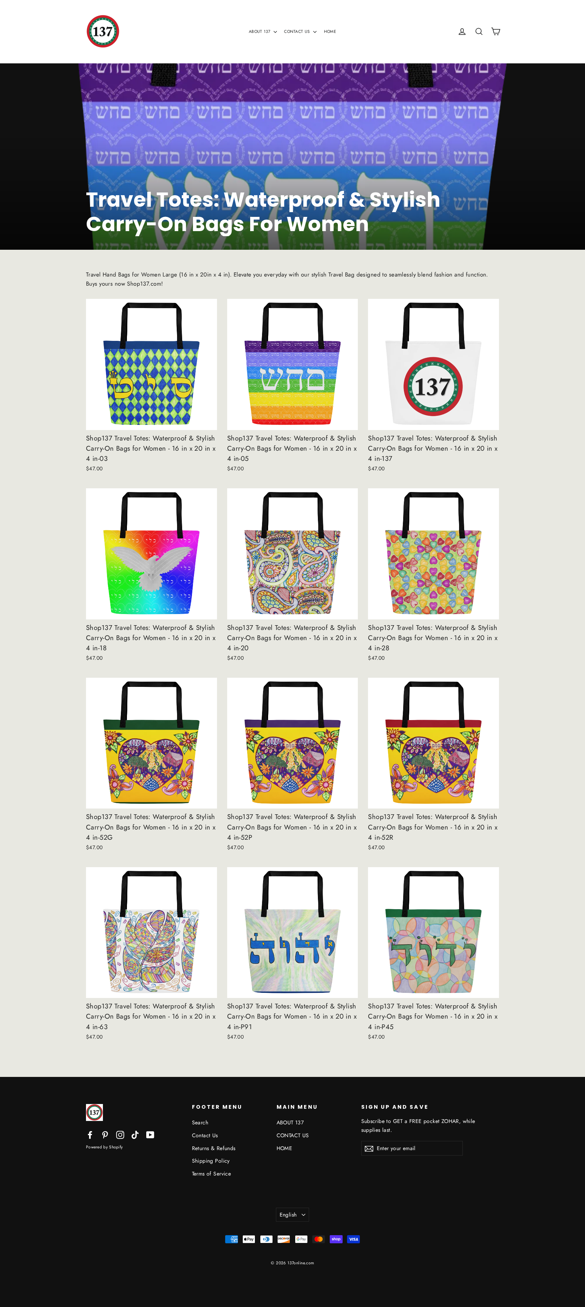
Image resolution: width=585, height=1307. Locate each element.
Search (200, 1122)
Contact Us (205, 1135)
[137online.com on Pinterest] (105, 1134)
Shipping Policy (211, 1161)
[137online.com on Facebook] (90, 1134)
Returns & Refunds (214, 1148)
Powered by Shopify (104, 1147)
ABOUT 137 (260, 31)
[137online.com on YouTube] (150, 1134)
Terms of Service (211, 1174)
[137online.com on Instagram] (120, 1134)
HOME (330, 31)
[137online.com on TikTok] (135, 1134)
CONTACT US (297, 31)
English (288, 1215)
